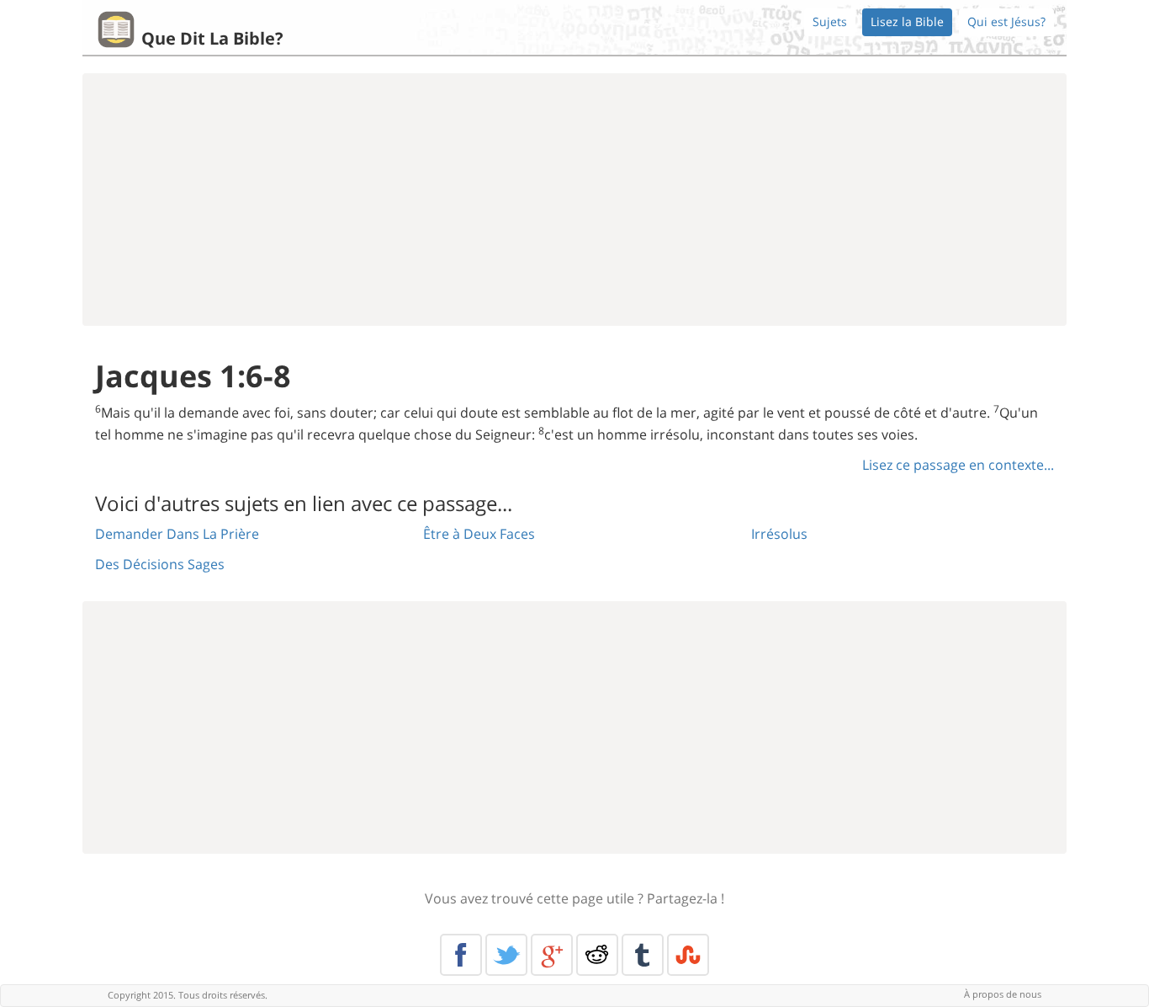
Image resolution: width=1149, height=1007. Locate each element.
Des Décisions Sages (160, 564)
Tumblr (643, 955)
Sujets (830, 21)
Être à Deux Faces (479, 534)
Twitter (506, 955)
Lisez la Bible (907, 21)
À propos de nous (1002, 994)
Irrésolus (779, 534)
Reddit (597, 955)
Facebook (461, 955)
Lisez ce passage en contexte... (958, 465)
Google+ (552, 955)
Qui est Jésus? (1006, 21)
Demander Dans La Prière (177, 534)
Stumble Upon (688, 955)
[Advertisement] (574, 199)
